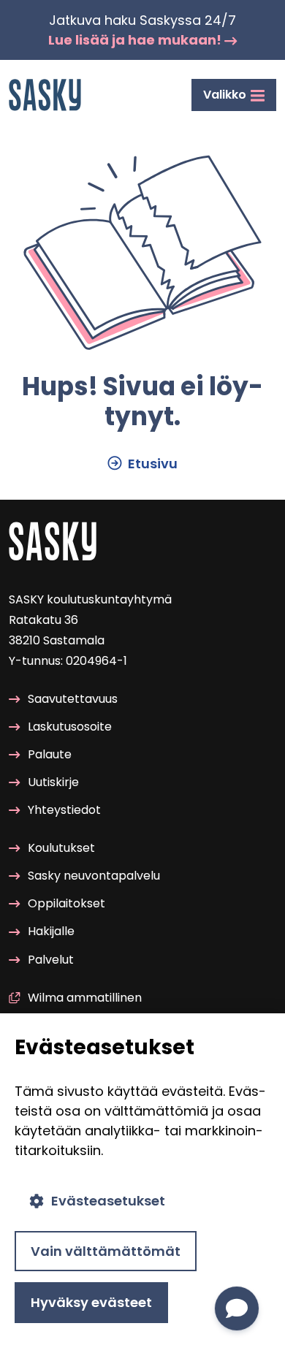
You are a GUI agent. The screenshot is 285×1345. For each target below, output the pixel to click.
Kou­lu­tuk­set (61, 847)
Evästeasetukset (108, 1201)
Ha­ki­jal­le (51, 931)
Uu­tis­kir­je (53, 782)
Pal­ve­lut (51, 959)
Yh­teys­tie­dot (64, 809)
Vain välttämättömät (105, 1251)
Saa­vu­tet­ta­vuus (73, 698)
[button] (237, 1308)
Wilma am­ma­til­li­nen (85, 997)
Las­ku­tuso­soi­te (70, 726)
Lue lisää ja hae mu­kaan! (136, 40)
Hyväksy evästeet (91, 1302)
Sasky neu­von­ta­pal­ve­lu (94, 875)
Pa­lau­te (50, 754)
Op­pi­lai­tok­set (66, 903)
